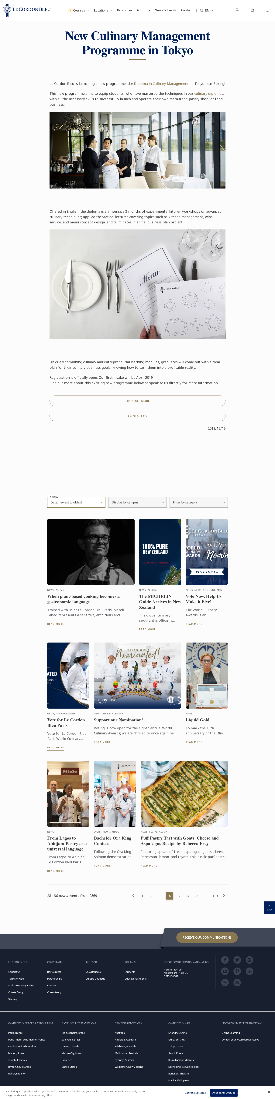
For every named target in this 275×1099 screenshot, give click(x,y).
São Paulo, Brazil (71, 1039)
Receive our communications (207, 937)
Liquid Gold (197, 720)
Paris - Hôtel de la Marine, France (26, 1039)
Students (130, 972)
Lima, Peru (67, 1060)
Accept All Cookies (223, 1092)
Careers (51, 985)
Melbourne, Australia (127, 1053)
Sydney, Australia (124, 1060)
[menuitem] (237, 10)
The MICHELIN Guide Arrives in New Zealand (160, 601)
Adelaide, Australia (125, 1039)
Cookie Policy (15, 992)
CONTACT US (137, 416)
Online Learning (231, 1032)
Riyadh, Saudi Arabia (19, 1066)
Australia (120, 1032)
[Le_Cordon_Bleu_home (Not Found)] (27, 10)
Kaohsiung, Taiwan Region (183, 1066)
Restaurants (54, 972)
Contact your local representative (240, 1039)
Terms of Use (16, 978)
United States (69, 1066)
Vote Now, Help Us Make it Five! (204, 598)
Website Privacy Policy (21, 985)
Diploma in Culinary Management (161, 83)
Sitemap (13, 999)
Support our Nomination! (118, 720)
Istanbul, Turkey (17, 1060)
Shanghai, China (177, 1032)
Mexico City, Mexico (73, 1053)
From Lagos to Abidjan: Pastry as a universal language (67, 843)
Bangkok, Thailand (179, 1073)
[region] (137, 1092)
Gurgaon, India (177, 1039)
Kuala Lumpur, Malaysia (181, 1060)
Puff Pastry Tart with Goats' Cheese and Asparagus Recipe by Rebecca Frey (180, 840)
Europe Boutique (95, 978)
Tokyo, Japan (175, 1046)
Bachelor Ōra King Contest (112, 840)
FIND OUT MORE (137, 401)
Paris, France (15, 1032)
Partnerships (54, 978)
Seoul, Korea (175, 1053)
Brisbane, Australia (125, 1046)
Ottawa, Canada (70, 1046)
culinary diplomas (208, 93)
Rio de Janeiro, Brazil (73, 1032)
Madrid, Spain (16, 1053)
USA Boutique (94, 972)
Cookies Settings (195, 1092)
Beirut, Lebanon (17, 1073)
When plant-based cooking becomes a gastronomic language (83, 598)
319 (215, 896)
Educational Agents (136, 978)
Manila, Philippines (179, 1080)
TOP (269, 910)
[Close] (269, 1092)
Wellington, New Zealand (129, 1066)
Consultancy (54, 992)
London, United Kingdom (22, 1046)
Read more (55, 624)
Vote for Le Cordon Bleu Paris (66, 722)
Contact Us (14, 972)
